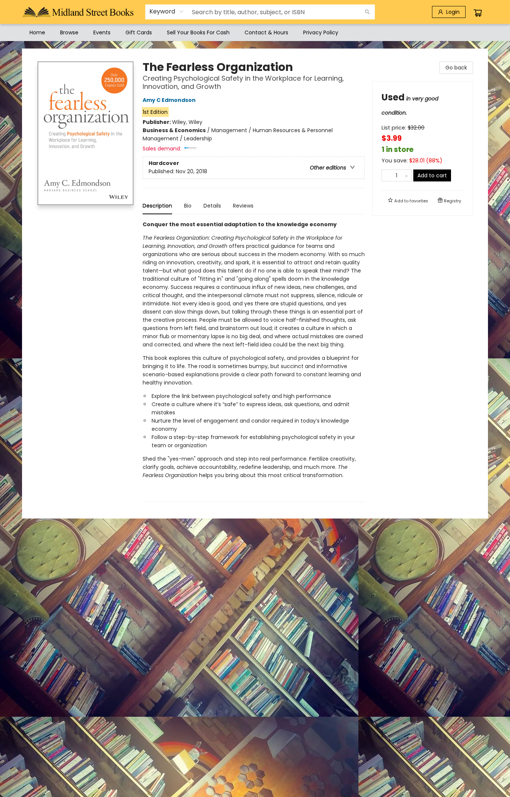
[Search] (367, 11)
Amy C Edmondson (169, 100)
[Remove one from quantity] (386, 175)
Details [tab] (212, 205)
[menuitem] (37, 32)
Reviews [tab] (243, 205)
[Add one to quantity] (406, 175)
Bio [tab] (188, 205)
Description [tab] (157, 205)
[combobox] (166, 11)
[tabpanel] (254, 361)
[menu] (255, 32)
